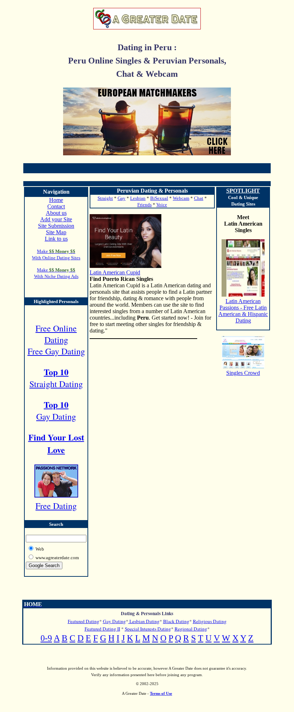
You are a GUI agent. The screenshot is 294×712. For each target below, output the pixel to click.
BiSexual (159, 198)
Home (56, 200)
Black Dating (176, 621)
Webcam (181, 198)
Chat (198, 198)
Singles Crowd (243, 373)
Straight (105, 198)
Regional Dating (191, 629)
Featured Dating (83, 621)
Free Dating (56, 505)
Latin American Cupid (115, 272)
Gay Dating (114, 621)
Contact (56, 206)
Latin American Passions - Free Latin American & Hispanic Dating (243, 311)
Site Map (56, 232)
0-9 (46, 638)
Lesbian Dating (144, 621)
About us (56, 213)
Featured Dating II (102, 629)
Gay (121, 198)
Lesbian (138, 198)
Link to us (56, 239)
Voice (161, 204)
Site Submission (56, 226)
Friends (144, 204)
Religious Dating (210, 621)
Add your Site (56, 219)
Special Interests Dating (148, 629)
